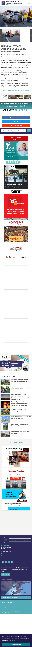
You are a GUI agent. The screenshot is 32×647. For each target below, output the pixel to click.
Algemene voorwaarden (7, 602)
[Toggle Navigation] (29, 3)
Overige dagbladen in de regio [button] (10, 597)
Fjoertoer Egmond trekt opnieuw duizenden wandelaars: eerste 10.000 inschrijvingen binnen (20, 403)
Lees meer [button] (13, 640)
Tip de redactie (17, 125)
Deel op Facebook (17, 118)
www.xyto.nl (6, 555)
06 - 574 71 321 (22, 110)
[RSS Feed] (11, 562)
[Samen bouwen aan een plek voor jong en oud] (5, 434)
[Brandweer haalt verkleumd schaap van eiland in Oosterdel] (5, 389)
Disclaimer (4, 605)
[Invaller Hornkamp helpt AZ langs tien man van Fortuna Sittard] (5, 419)
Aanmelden (5, 575)
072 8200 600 (7, 551)
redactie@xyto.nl (7, 553)
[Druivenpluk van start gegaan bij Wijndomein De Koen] (5, 426)
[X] (5, 562)
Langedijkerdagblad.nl (12, 2)
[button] (1, 35)
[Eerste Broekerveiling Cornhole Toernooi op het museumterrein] (5, 382)
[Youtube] (8, 562)
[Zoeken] (29, 130)
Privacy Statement (6, 607)
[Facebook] (2, 562)
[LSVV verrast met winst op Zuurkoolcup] (5, 411)
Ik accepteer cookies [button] (16, 644)
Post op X (17, 121)
